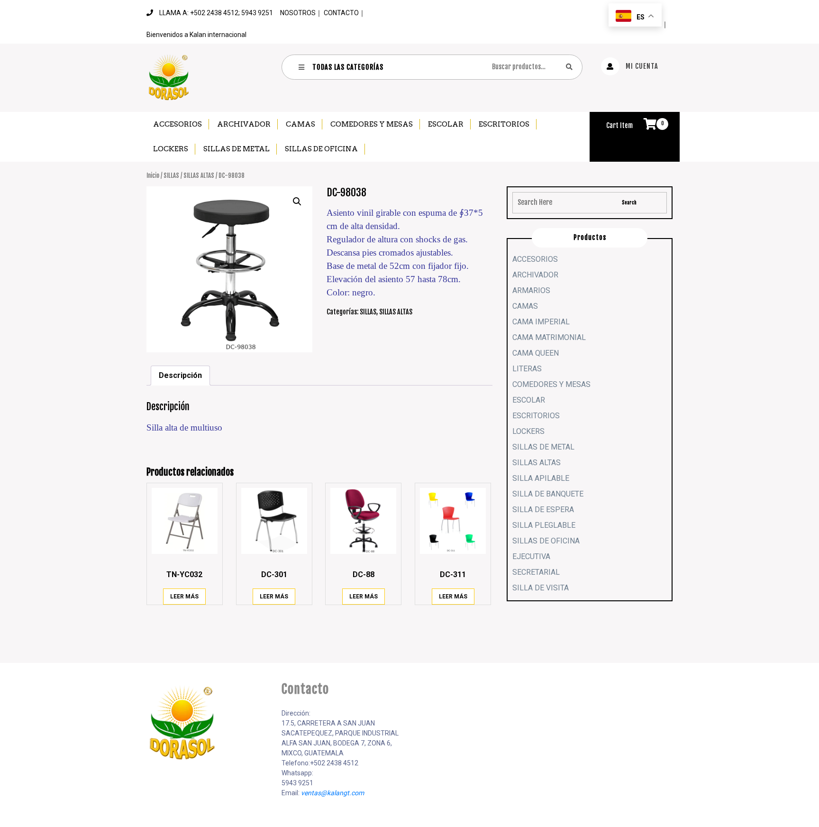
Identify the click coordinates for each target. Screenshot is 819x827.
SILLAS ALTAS (198, 175)
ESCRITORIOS (504, 124)
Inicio (152, 175)
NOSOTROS (298, 13)
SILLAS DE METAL (236, 149)
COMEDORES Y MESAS (371, 124)
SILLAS (171, 175)
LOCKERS (170, 149)
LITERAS (527, 368)
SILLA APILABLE (540, 478)
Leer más (184, 596)
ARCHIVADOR (244, 124)
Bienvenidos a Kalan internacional (196, 34)
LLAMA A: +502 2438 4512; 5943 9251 (216, 13)
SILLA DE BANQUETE (547, 493)
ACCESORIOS (177, 124)
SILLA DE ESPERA (543, 509)
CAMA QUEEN (535, 353)
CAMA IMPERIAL (541, 321)
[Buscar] (569, 67)
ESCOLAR (446, 124)
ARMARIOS (531, 290)
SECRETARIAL (536, 572)
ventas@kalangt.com (332, 793)
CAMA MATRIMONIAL (549, 337)
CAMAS (300, 124)
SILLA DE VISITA (540, 587)
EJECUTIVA (531, 556)
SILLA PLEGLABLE (543, 525)
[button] (297, 201)
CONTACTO (341, 13)
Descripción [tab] (180, 375)
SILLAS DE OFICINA (321, 149)
